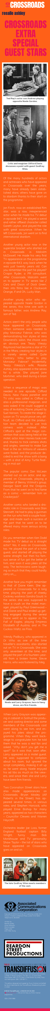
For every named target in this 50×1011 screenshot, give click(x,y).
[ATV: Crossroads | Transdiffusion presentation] (25, 4)
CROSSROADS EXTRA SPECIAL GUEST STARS (26, 38)
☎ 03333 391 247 (10, 993)
